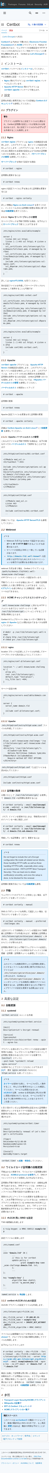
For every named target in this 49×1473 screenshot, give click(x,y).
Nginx (7, 81)
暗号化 (27, 1436)
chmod (4, 1337)
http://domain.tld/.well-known (23, 556)
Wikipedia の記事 (12, 1403)
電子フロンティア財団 (12, 1439)
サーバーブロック (8, 162)
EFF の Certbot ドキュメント (17, 1406)
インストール (26, 69)
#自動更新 (9, 211)
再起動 (22, 1294)
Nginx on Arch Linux (22, 205)
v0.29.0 (7, 1093)
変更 (10, 1426)
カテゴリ (6, 1436)
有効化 (27, 1161)
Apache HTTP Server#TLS (28, 520)
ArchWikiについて (27, 1463)
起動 (21, 1161)
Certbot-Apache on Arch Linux (21, 428)
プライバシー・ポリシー (10, 1463)
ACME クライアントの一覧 (15, 1409)
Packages (12, 4)
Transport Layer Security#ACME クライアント (25, 1400)
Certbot (4, 42)
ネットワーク (17, 1436)
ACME (19, 45)
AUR (46, 4)
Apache (13, 622)
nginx (30, 142)
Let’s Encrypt (8, 37)
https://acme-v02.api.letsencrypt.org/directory (24, 1358)
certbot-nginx (33, 81)
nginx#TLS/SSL (16, 281)
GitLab (30, 4)
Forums (22, 4)
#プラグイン (6, 588)
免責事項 (38, 1463)
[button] (5, 13)
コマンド (36, 1436)
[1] (2, 1070)
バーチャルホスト (8, 388)
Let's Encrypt (36, 54)
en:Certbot (21, 1420)
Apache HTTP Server (13, 87)
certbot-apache (11, 90)
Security (38, 4)
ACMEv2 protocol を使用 (22, 1175)
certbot (5, 69)
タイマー (7, 1084)
